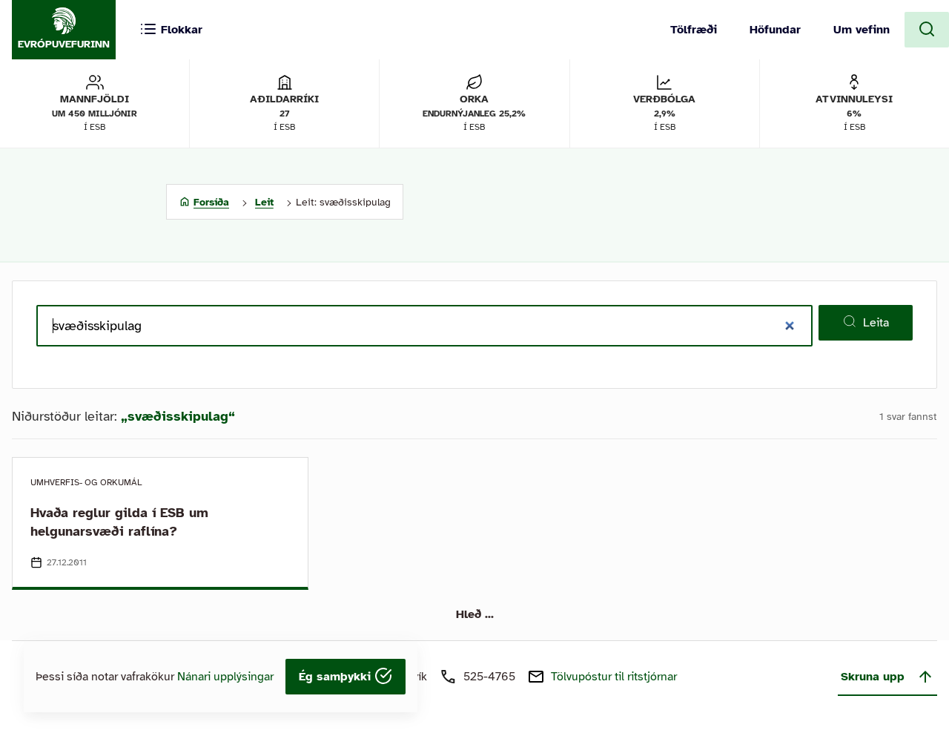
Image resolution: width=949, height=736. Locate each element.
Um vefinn (861, 29)
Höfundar (775, 29)
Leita (876, 322)
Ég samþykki (336, 676)
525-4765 (489, 676)
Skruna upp (873, 676)
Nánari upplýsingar (225, 676)
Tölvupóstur (614, 676)
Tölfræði (693, 29)
